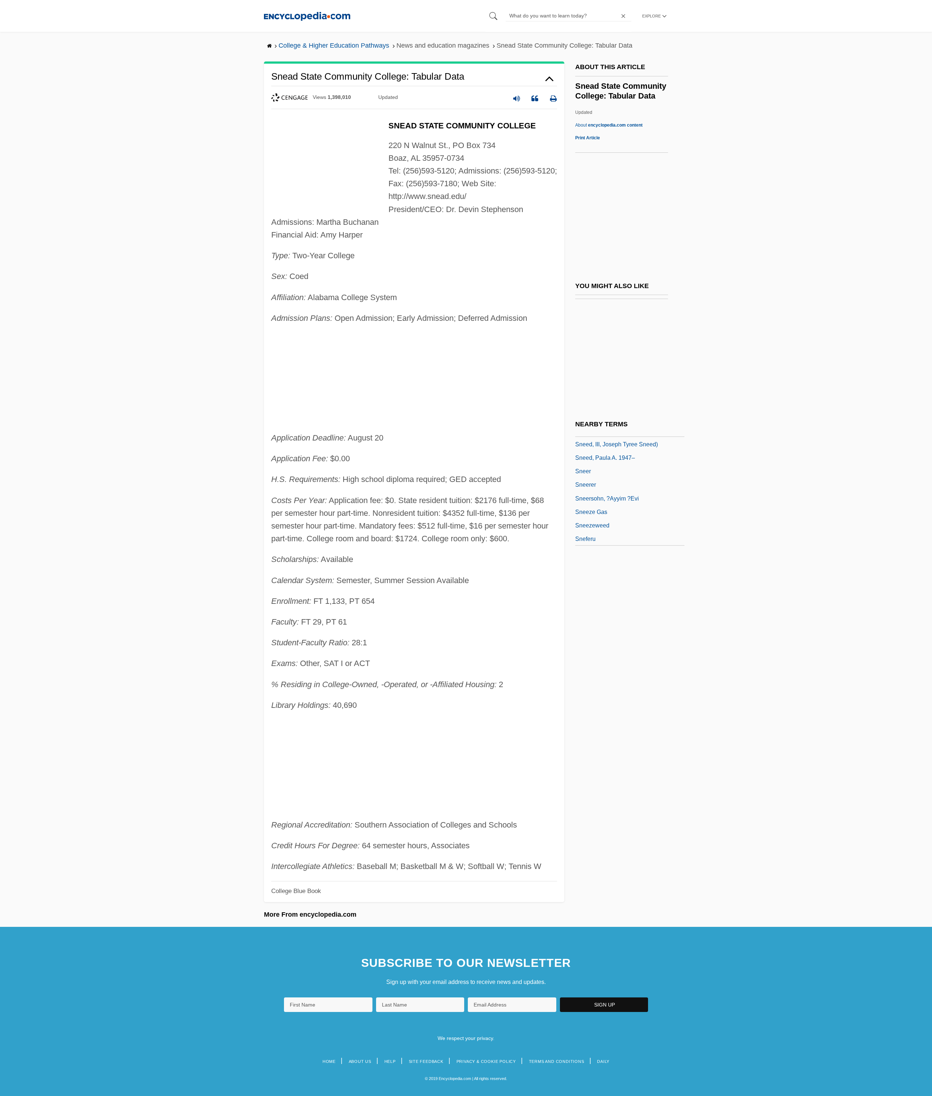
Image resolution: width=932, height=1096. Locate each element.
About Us (360, 1061)
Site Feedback (426, 1061)
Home (329, 1061)
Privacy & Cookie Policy (486, 1061)
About (609, 125)
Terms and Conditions (556, 1061)
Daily (603, 1061)
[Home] (307, 15)
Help (390, 1061)
